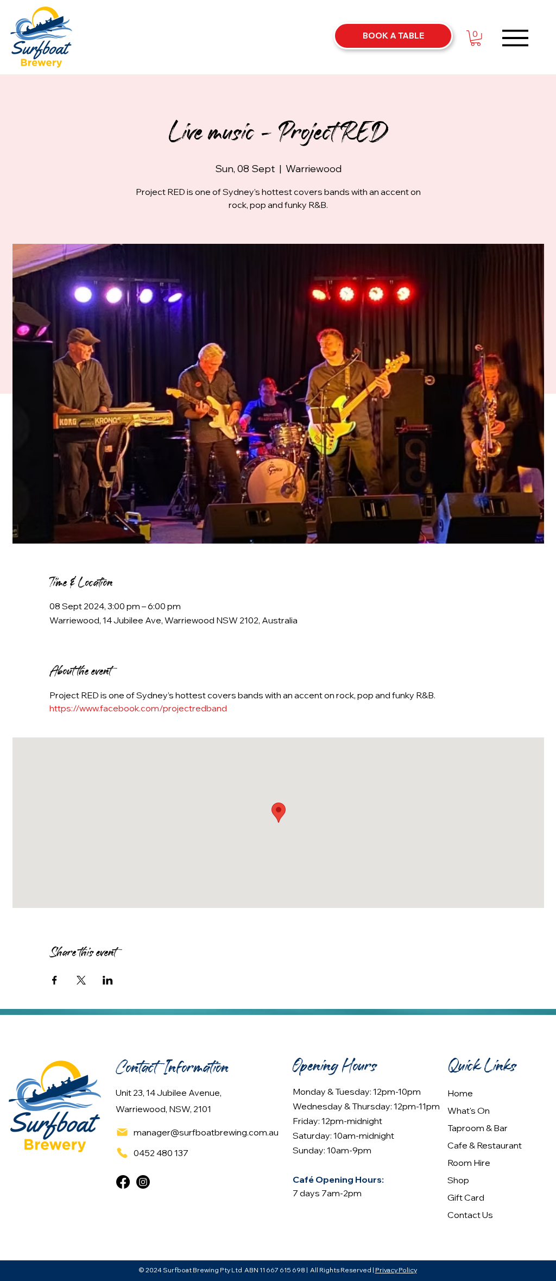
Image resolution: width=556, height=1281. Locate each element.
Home (460, 1093)
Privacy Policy (396, 1270)
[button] (475, 38)
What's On (468, 1110)
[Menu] (515, 37)
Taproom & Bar (477, 1127)
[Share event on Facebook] (54, 980)
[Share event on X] (81, 980)
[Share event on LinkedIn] (108, 980)
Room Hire (468, 1162)
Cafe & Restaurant (484, 1145)
